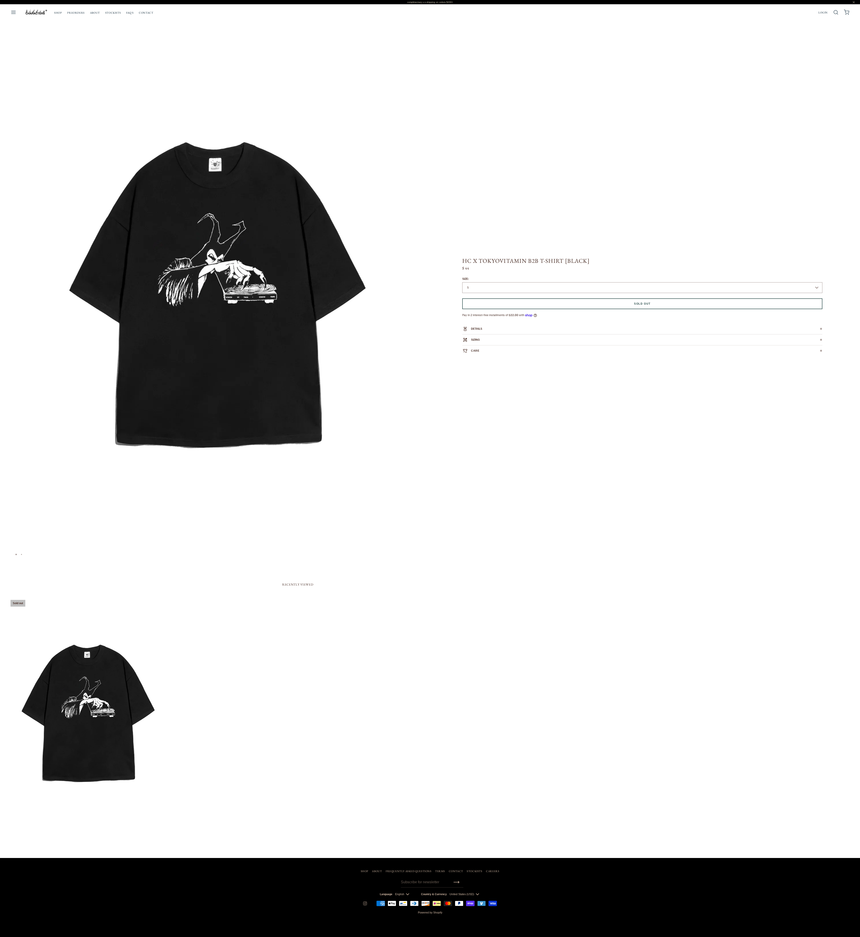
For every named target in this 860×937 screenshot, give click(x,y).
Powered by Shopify (430, 912)
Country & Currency (434, 894)
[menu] (13, 12)
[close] (835, 12)
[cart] (846, 12)
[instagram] (365, 903)
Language (386, 894)
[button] (419, 48)
